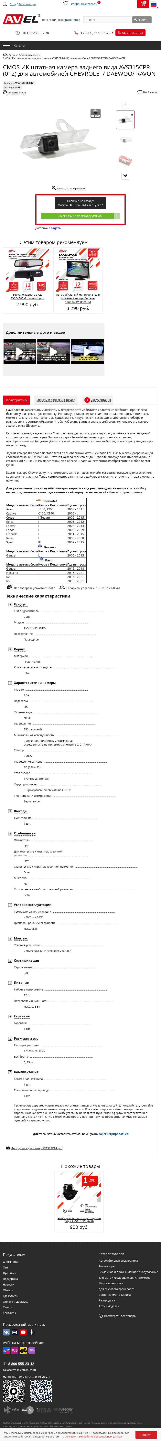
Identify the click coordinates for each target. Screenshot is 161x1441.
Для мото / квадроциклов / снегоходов (124, 1277)
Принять (146, 1435)
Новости (8, 1284)
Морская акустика (111, 1283)
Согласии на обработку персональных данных (94, 1436)
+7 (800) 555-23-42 (95, 32)
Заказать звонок (130, 32)
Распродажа (107, 1300)
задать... (57, 228)
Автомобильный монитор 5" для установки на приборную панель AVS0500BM (78, 298)
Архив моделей (109, 1306)
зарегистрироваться (113, 1134)
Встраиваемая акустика (115, 1295)
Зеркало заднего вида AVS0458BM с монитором (27, 296)
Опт (5, 1267)
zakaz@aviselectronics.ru (19, 1370)
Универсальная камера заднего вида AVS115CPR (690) (79, 1219)
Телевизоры (107, 1266)
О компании (11, 1262)
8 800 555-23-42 (21, 1363)
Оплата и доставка (15, 1301)
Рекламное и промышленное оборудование (128, 1272)
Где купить (10, 1296)
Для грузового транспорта (116, 1289)
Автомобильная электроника (118, 1260)
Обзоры (8, 1290)
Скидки (8, 1307)
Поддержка (10, 1279)
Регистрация (27, 4)
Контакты (9, 1313)
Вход (13, 4)
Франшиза (10, 1273)
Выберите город (69, 20)
